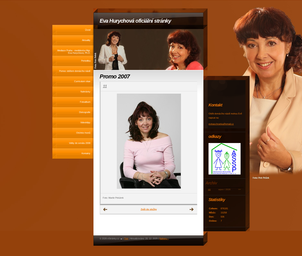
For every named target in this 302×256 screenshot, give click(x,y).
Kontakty (86, 153)
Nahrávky (85, 91)
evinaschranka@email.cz (221, 124)
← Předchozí (105, 209)
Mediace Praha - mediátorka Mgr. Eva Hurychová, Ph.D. (73, 51)
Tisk (126, 238)
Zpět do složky (149, 209)
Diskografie (84, 112)
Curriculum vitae (82, 81)
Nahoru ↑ (164, 238)
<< (209, 189)
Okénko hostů (83, 132)
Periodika (85, 60)
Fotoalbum (85, 102)
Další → (192, 209)
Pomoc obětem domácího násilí (74, 71)
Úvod (87, 30)
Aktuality (86, 40)
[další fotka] (190, 142)
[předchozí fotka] (107, 142)
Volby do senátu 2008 (79, 143)
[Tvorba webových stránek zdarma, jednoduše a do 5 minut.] (121, 239)
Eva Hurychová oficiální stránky (135, 21)
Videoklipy (85, 122)
